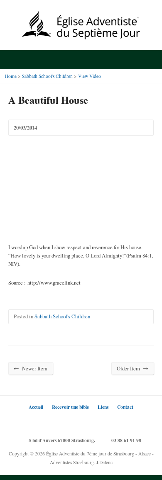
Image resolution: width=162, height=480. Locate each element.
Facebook (69, 422)
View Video (89, 76)
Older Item (132, 368)
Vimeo (106, 422)
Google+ (81, 422)
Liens (103, 406)
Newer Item (30, 368)
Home (11, 76)
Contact (125, 406)
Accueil (36, 406)
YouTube (93, 422)
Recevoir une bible (70, 406)
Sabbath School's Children (47, 76)
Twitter (56, 422)
